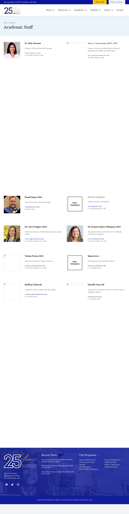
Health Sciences (110, 462)
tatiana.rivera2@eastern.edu (35, 266)
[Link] (12, 10)
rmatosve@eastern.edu (96, 239)
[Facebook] (6, 484)
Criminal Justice (85, 467)
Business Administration (87, 460)
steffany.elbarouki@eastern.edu (36, 294)
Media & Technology (112, 465)
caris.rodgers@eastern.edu (34, 239)
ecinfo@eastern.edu (95, 206)
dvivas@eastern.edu (95, 297)
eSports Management (113, 460)
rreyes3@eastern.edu (32, 207)
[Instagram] (18, 484)
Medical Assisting (111, 467)
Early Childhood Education (89, 469)
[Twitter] (12, 484)
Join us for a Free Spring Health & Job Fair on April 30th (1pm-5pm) (57, 460)
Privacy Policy (88, 500)
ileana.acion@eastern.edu (97, 266)
